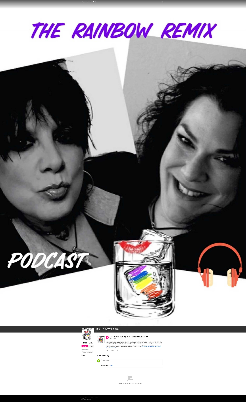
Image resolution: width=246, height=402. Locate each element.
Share (85, 346)
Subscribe (89, 1)
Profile (94, 1)
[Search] (162, 2)
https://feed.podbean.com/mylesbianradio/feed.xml (107, 331)
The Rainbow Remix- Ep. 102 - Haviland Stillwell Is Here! (129, 336)
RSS (92, 346)
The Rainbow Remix (107, 328)
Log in (111, 365)
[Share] (117, 350)
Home (83, 1)
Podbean (89, 399)
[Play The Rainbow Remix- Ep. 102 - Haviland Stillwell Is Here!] (107, 337)
